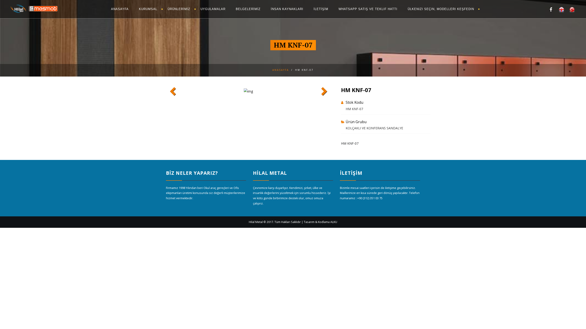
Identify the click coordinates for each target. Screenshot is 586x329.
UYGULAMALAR (213, 9)
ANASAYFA (120, 9)
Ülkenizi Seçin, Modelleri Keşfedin (441, 9)
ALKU (333, 222)
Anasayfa (280, 70)
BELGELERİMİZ (248, 9)
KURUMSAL (148, 9)
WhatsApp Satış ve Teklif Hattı (368, 9)
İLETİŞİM (321, 9)
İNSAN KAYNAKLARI (287, 9)
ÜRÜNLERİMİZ (179, 9)
